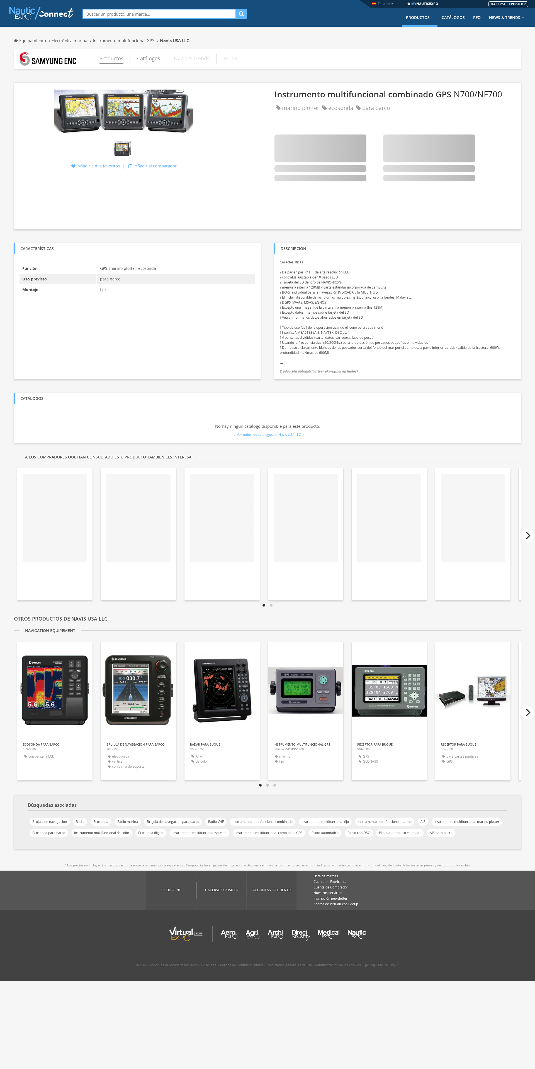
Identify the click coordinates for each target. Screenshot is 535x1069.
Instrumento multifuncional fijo (325, 821)
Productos (418, 17)
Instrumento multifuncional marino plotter (466, 821)
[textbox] (159, 14)
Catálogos (453, 17)
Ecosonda (100, 821)
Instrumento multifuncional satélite (199, 832)
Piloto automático (325, 832)
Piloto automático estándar (400, 832)
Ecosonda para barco (48, 832)
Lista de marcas (325, 876)
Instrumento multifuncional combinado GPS (269, 832)
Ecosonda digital (151, 832)
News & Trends (504, 17)
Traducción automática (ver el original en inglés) (319, 371)
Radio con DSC (358, 832)
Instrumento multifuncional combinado (263, 821)
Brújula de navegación (49, 821)
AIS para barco (441, 832)
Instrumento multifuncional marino (385, 821)
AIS (422, 821)
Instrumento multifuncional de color (101, 832)
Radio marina (127, 821)
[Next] (527, 535)
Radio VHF (216, 821)
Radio (80, 821)
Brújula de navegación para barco (173, 821)
